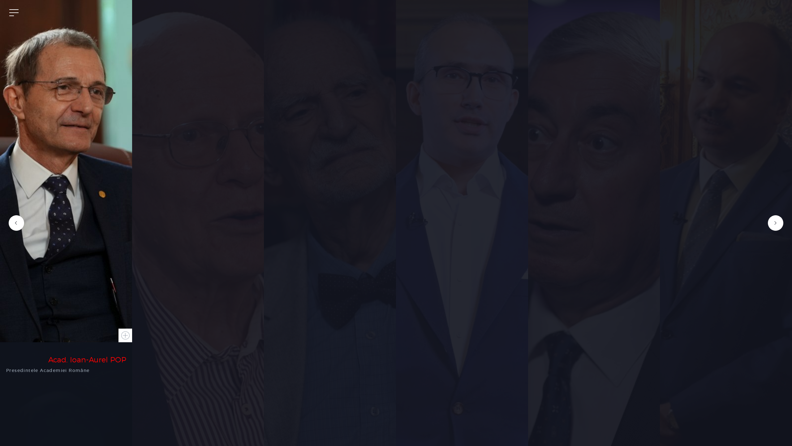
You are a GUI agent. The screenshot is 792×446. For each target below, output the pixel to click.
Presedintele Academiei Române (48, 370)
